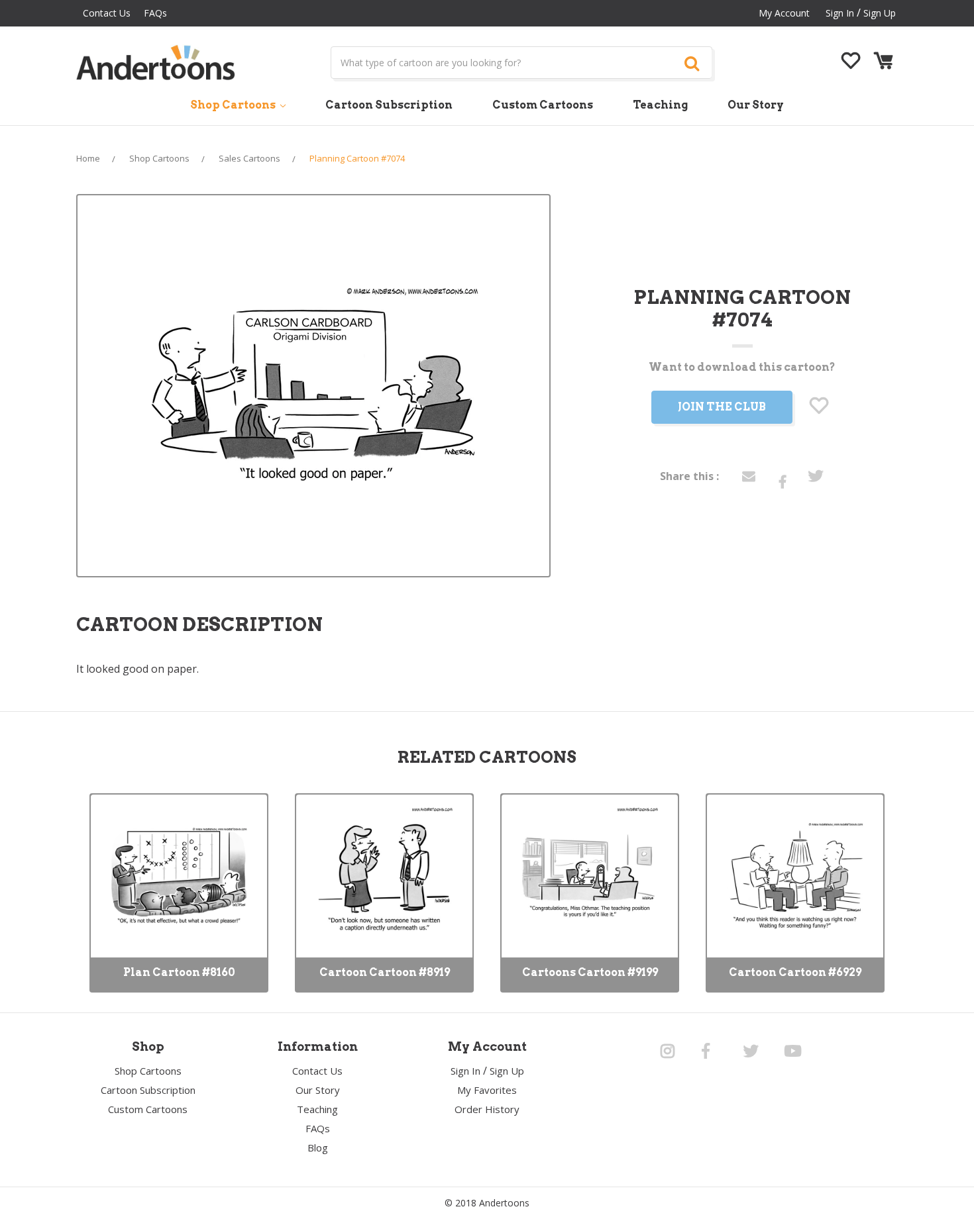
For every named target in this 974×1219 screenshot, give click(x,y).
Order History (487, 1109)
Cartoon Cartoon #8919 (384, 972)
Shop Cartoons (234, 105)
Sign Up (879, 13)
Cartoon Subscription (389, 105)
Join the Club (722, 407)
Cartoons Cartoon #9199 (590, 972)
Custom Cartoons (542, 105)
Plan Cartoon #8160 (179, 972)
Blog (317, 1147)
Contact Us (107, 13)
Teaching (660, 105)
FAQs (155, 13)
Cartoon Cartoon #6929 (795, 972)
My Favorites (487, 1090)
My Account (784, 13)
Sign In (465, 1070)
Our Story (756, 105)
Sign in (840, 13)
